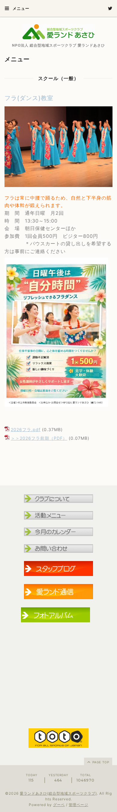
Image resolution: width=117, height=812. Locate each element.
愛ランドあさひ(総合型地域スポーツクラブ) (58, 793)
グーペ (59, 804)
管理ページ (78, 804)
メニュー (20, 8)
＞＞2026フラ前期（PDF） (39, 438)
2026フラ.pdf (25, 429)
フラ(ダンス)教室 (28, 98)
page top (100, 762)
